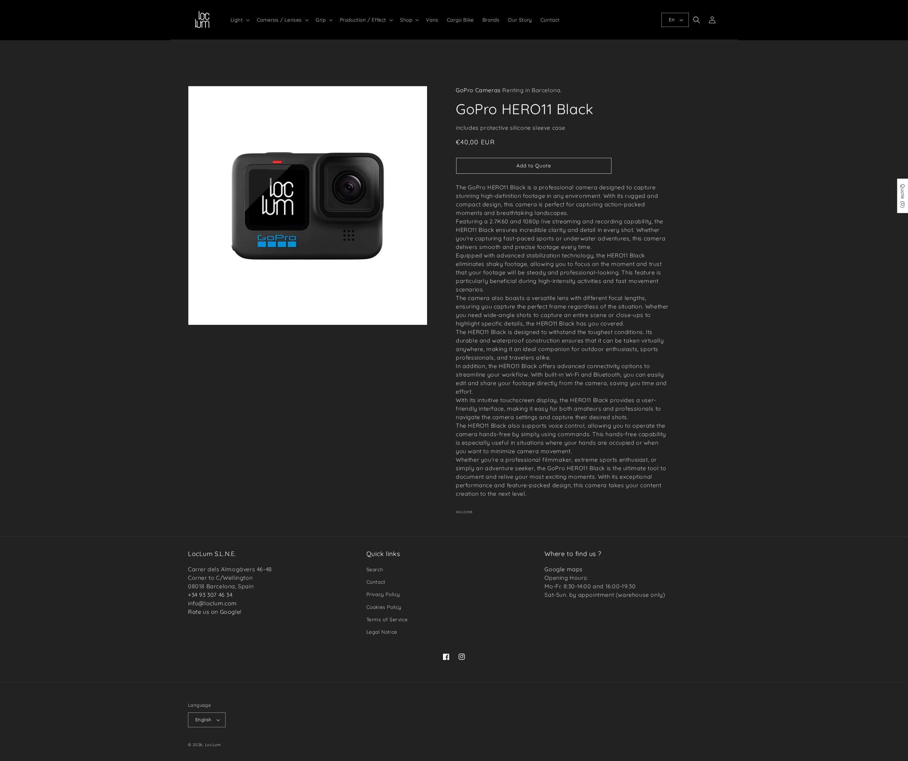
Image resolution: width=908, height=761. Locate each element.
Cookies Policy (384, 607)
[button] (239, 19)
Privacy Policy (383, 594)
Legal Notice (381, 632)
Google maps (563, 569)
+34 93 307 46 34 (210, 594)
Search (374, 569)
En (672, 19)
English (203, 719)
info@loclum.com (212, 603)
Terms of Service (387, 619)
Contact (376, 582)
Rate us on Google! (215, 611)
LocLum (213, 744)
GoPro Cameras (478, 90)
